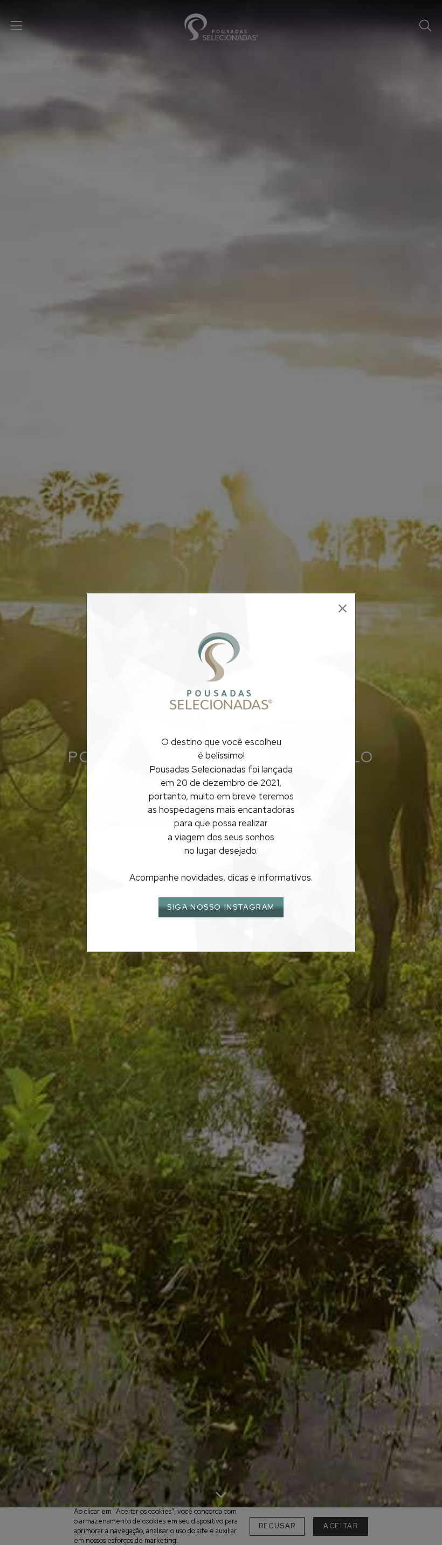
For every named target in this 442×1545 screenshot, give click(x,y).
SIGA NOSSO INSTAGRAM (221, 907)
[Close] (342, 608)
